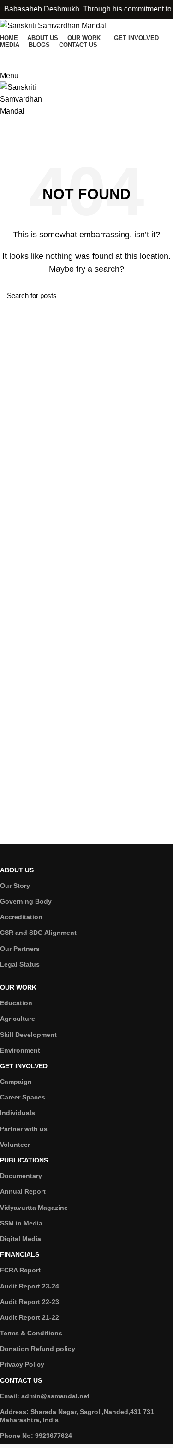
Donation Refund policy (37, 1348)
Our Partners (20, 948)
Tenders (17, 136)
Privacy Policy (22, 1364)
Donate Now (26, 57)
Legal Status (20, 964)
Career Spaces (22, 1097)
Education (16, 1003)
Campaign (16, 1081)
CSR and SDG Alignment (38, 932)
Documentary (21, 1175)
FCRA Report (20, 1270)
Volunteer (15, 1144)
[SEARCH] (160, 295)
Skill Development (28, 1034)
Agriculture (17, 1018)
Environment (20, 1050)
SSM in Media (21, 1223)
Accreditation (21, 917)
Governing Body (26, 901)
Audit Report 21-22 (29, 1317)
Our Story (15, 885)
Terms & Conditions (31, 1333)
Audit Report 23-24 (29, 1286)
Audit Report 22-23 (29, 1301)
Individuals (17, 1112)
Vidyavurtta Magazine (34, 1207)
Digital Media (20, 1238)
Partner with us (24, 1129)
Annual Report (23, 1191)
